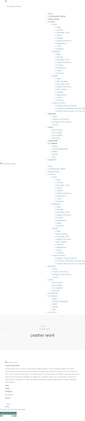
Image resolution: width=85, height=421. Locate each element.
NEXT (7, 407)
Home (43, 326)
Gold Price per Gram (8, 413)
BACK (8, 404)
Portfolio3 (9, 395)
